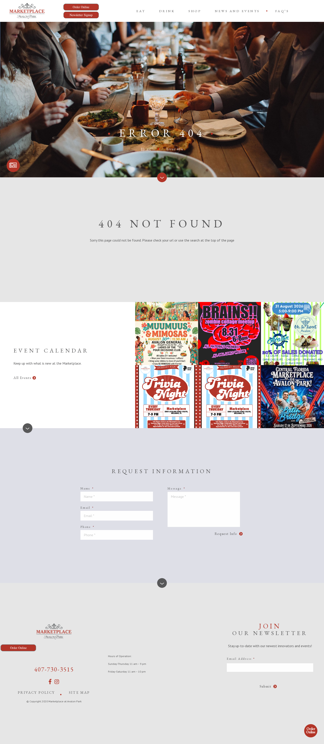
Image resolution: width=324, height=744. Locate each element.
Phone (87, 527)
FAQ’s (282, 11)
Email (87, 508)
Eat (140, 11)
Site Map (79, 692)
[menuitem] (141, 11)
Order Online (310, 730)
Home (146, 149)
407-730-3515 (54, 669)
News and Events (237, 11)
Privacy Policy (36, 692)
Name (87, 488)
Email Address (241, 659)
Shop (194, 11)
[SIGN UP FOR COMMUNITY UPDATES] (13, 165)
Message (176, 488)
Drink (167, 11)
